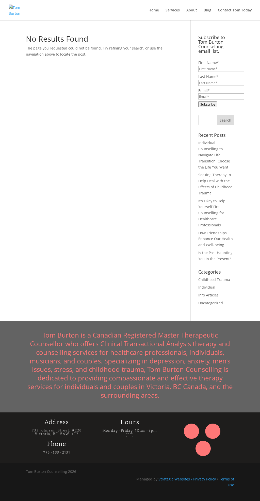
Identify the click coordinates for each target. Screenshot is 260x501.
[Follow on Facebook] (191, 431)
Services (173, 10)
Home (154, 10)
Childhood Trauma (214, 279)
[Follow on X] (212, 431)
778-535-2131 (57, 452)
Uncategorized (210, 302)
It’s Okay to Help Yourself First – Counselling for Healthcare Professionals (211, 212)
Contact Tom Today (235, 10)
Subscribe (207, 104)
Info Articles (208, 295)
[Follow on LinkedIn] (203, 448)
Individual (206, 287)
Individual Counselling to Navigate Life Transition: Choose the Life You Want (214, 154)
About (191, 10)
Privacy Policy (204, 479)
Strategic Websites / (175, 479)
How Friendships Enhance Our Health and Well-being (215, 238)
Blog (207, 10)
